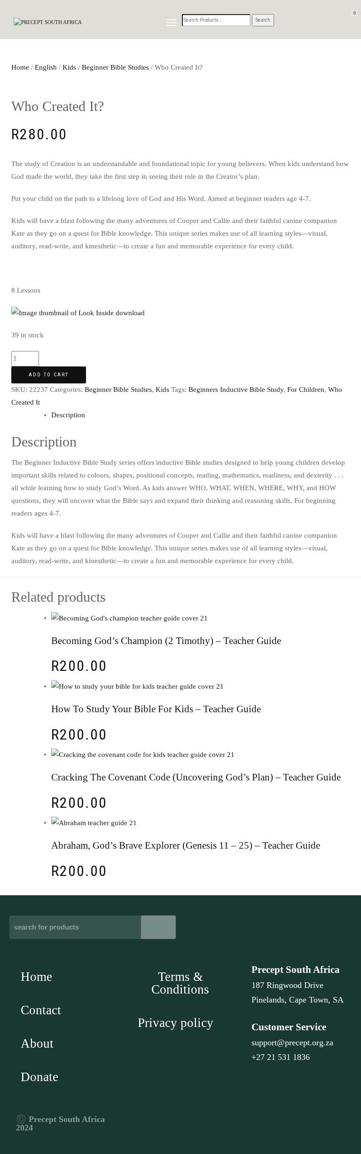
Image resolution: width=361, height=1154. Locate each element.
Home (20, 67)
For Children (305, 389)
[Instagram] (280, 1124)
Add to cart (49, 375)
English (46, 67)
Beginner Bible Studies (115, 67)
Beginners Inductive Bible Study (235, 389)
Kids (69, 67)
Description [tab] (68, 415)
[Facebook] (259, 1124)
